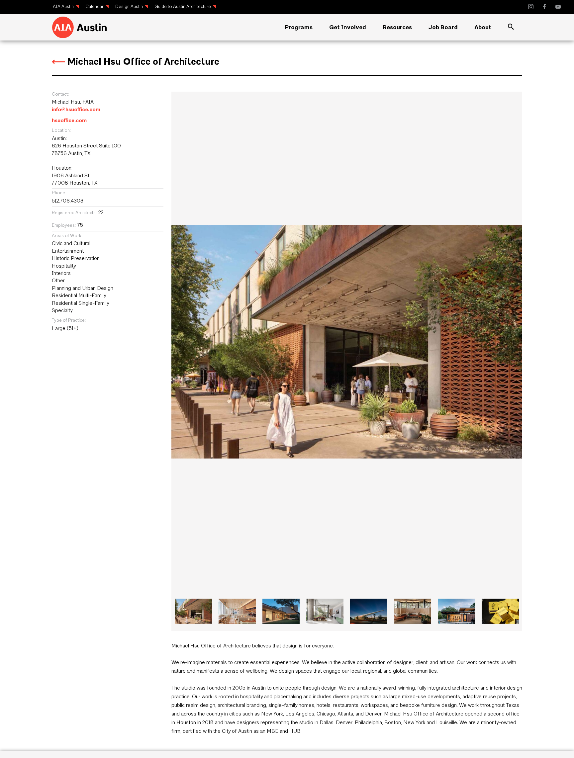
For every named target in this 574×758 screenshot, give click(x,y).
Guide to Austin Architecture (182, 6)
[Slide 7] (500, 611)
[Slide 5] (412, 611)
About (482, 27)
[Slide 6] (456, 611)
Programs (299, 27)
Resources (397, 27)
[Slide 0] (193, 611)
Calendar (94, 6)
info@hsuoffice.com (76, 109)
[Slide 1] (237, 611)
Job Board (443, 27)
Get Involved (347, 27)
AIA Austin (63, 6)
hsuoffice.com (69, 120)
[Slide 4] (368, 611)
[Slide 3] (324, 611)
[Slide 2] (281, 611)
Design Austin (129, 6)
